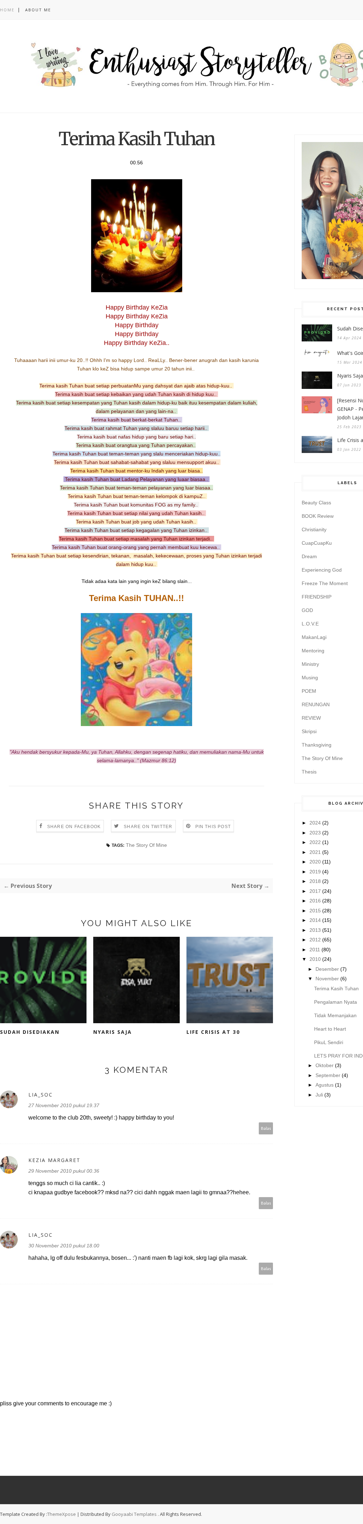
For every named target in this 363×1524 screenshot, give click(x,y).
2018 (315, 881)
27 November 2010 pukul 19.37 (63, 1105)
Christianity (314, 529)
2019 (315, 871)
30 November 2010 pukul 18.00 (63, 1245)
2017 (315, 891)
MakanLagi (314, 637)
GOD (307, 610)
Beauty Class (316, 502)
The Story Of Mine (146, 845)
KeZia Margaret (54, 1160)
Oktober (324, 1065)
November (327, 978)
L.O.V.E (310, 624)
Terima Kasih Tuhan (336, 988)
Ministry (310, 664)
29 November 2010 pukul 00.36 (63, 1171)
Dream (309, 556)
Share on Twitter (148, 826)
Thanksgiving (316, 745)
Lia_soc (40, 1094)
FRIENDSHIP (316, 597)
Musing (310, 677)
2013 (315, 930)
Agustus (324, 1085)
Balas (266, 1128)
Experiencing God (322, 570)
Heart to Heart (330, 1029)
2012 (315, 939)
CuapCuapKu (317, 543)
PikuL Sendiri (328, 1042)
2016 (315, 900)
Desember (327, 969)
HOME (7, 9)
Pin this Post (213, 826)
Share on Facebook (74, 826)
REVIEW (311, 718)
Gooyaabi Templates (134, 1514)
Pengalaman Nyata (335, 1002)
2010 (315, 959)
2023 (315, 832)
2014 (315, 920)
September (327, 1075)
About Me (38, 9)
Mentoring (313, 650)
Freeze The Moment (325, 583)
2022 (315, 842)
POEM (309, 691)
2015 (315, 910)
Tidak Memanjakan (335, 1015)
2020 (315, 862)
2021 (315, 852)
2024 (315, 823)
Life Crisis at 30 (213, 1032)
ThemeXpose (61, 1514)
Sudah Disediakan (30, 1032)
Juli (319, 1095)
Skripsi (309, 731)
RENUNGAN (316, 704)
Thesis (309, 772)
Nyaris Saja (112, 1032)
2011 (314, 949)
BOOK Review (318, 516)
